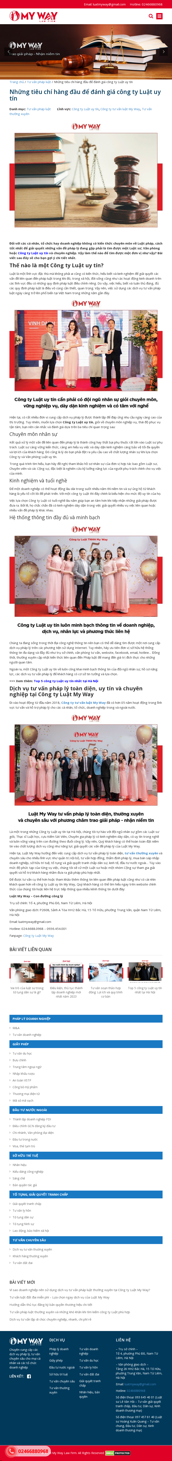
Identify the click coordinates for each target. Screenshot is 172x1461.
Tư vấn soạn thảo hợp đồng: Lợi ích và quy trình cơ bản (105, 992)
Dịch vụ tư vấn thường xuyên (32, 1249)
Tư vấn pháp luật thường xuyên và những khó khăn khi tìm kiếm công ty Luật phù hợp (69, 1312)
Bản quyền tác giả (25, 1185)
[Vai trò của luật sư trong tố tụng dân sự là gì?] (27, 972)
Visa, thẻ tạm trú (24, 1146)
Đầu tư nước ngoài (62, 1367)
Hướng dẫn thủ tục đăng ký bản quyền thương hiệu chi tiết (50, 1304)
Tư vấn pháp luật (39, 109)
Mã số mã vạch (23, 1100)
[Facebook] (28, 1376)
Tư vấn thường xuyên (59, 1390)
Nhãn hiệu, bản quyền (89, 1394)
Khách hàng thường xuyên (30, 1256)
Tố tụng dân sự (23, 1217)
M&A (16, 1028)
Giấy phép (56, 1360)
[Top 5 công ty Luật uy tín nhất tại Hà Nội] (145, 972)
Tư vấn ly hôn (22, 1210)
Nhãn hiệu (19, 1165)
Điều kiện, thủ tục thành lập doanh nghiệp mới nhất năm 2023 (66, 992)
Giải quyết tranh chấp (27, 1204)
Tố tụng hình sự (23, 1224)
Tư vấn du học (22, 1053)
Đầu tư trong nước (25, 1139)
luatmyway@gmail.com (105, 4)
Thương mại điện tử (26, 1094)
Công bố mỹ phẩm (25, 1087)
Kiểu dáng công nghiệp (28, 1172)
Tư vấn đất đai (23, 1263)
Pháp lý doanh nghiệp (59, 1351)
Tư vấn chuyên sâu (62, 1381)
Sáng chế (19, 1178)
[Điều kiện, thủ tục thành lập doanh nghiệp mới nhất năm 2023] (66, 977)
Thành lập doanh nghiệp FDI (32, 1119)
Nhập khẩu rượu (24, 1074)
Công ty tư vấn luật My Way (120, 109)
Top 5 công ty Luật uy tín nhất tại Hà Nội (145, 990)
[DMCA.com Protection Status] (118, 1453)
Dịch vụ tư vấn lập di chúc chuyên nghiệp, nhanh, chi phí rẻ (50, 1319)
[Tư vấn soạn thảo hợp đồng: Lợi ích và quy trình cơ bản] (105, 972)
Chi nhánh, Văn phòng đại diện (33, 1133)
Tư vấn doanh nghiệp (27, 1035)
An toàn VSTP (22, 1080)
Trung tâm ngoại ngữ (27, 1067)
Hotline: (135, 4)
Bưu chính (19, 1060)
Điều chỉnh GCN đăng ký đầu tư (34, 1126)
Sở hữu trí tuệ (58, 1374)
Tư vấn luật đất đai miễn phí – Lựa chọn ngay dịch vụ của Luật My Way (59, 1297)
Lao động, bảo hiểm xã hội (31, 1231)
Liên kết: (16, 1376)
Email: (88, 4)
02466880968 (146, 4)
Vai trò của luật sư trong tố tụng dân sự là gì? (26, 990)
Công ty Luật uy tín (85, 109)
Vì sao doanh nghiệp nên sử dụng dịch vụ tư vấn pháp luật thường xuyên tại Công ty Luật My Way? (79, 1290)
